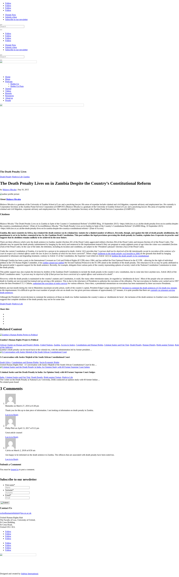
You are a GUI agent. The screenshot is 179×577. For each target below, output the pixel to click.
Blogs (7, 79)
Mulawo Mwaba (9, 189)
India (2, 377)
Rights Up (14, 84)
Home (7, 77)
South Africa (5, 362)
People (8, 100)
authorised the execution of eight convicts (50, 283)
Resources (9, 96)
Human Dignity (149, 345)
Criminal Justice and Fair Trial (116, 345)
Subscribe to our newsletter (16, 19)
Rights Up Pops (17, 86)
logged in (15, 469)
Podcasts (8, 81)
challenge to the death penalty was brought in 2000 (119, 253)
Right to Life (17, 177)
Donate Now (10, 15)
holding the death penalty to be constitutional (130, 256)
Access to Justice (68, 345)
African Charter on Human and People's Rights (19, 345)
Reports (8, 93)
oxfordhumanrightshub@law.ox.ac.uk (15, 513)
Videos (8, 91)
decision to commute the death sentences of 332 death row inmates (149, 288)
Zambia (26, 177)
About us (9, 98)
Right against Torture (165, 345)
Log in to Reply (11, 415)
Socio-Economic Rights (49, 362)
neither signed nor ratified (53, 263)
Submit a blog (11, 17)
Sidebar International (29, 574)
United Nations (46, 345)
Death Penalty (6, 177)
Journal (8, 88)
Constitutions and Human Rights (89, 345)
